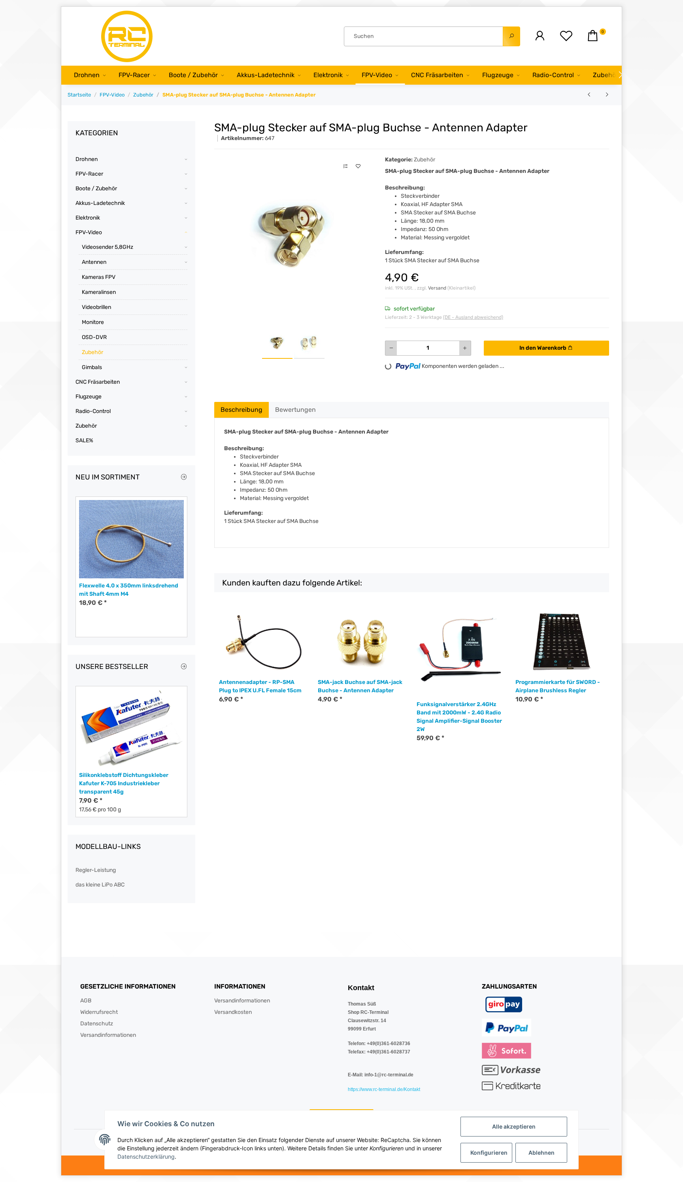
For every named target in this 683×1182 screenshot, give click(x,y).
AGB (85, 1000)
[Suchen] (511, 36)
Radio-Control (93, 411)
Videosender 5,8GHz (107, 247)
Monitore (93, 322)
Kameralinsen (99, 292)
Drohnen (86, 159)
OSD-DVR (94, 337)
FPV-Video (88, 232)
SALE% (84, 440)
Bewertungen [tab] (295, 409)
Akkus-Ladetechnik (100, 203)
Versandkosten (233, 1012)
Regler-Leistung (95, 870)
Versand (437, 288)
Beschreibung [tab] (241, 409)
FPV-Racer (89, 173)
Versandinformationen (108, 1035)
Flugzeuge (88, 396)
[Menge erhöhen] (465, 348)
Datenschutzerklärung (146, 1156)
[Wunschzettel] (566, 36)
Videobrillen (96, 307)
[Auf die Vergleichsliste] (345, 166)
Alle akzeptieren (514, 1126)
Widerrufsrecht (99, 1012)
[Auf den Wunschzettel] (358, 166)
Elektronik (87, 217)
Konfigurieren (489, 1152)
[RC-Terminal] (128, 36)
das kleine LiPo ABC (100, 884)
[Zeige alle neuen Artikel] (183, 477)
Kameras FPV (98, 277)
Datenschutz (96, 1023)
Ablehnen (541, 1152)
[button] (539, 36)
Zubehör (424, 159)
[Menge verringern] (391, 348)
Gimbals (92, 367)
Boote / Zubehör (96, 188)
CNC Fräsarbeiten (97, 382)
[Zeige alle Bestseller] (183, 667)
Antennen (94, 262)
